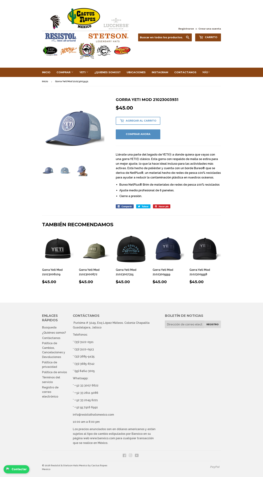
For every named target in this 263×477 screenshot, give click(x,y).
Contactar (19, 469)
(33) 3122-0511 (84, 342)
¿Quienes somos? (107, 72)
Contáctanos (51, 338)
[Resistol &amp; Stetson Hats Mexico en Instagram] (130, 455)
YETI (82, 72)
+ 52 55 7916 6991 (86, 407)
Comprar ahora (138, 134)
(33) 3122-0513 (84, 349)
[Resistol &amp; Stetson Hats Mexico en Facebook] (124, 455)
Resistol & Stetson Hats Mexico (69, 465)
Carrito (210, 37)
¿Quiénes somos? (54, 332)
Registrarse (186, 28)
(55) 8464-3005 (84, 371)
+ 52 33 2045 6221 (86, 400)
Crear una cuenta (209, 28)
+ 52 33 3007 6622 (86, 385)
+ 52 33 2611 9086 (86, 392)
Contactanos (185, 72)
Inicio (46, 72)
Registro (212, 324)
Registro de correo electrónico (50, 392)
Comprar (64, 72)
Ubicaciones (136, 72)
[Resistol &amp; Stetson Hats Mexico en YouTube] (137, 455)
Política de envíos (54, 372)
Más (205, 72)
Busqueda (49, 327)
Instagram (160, 72)
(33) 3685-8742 (84, 363)
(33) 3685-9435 (84, 356)
